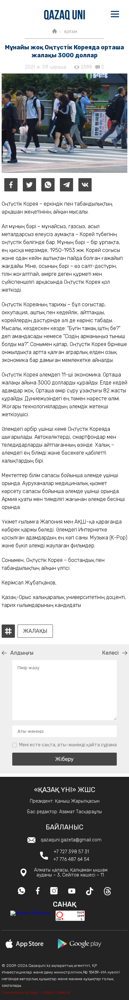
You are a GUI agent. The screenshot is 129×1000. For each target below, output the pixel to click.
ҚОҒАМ (70, 31)
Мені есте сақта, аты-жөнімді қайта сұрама (68, 744)
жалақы (35, 631)
